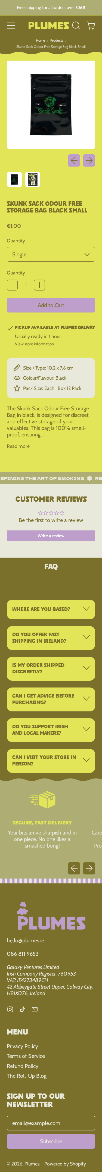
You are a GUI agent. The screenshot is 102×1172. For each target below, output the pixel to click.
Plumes (31, 1164)
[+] (39, 285)
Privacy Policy (22, 1046)
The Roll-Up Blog (27, 1076)
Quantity (16, 240)
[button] (76, 25)
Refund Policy (22, 1066)
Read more (18, 446)
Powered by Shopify (65, 1164)
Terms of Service (26, 1056)
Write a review (51, 535)
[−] (12, 285)
